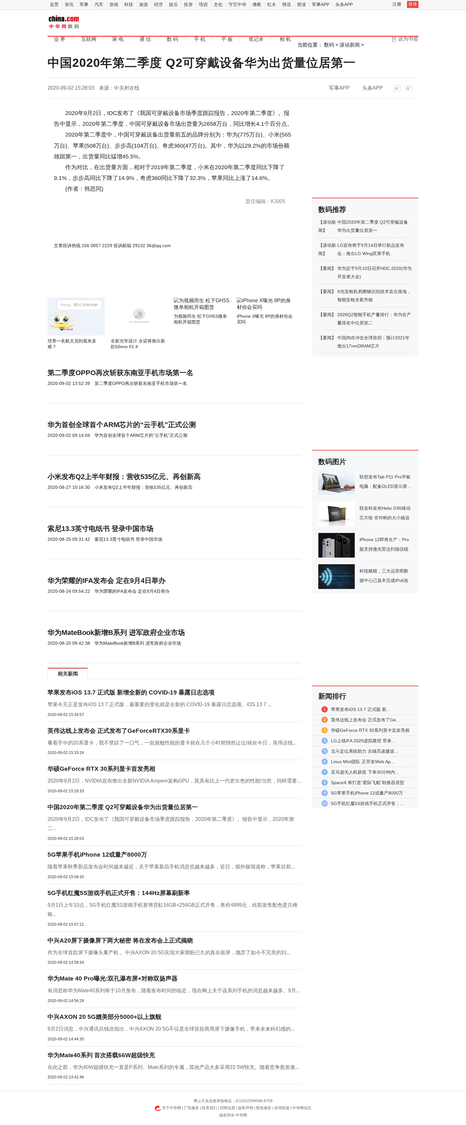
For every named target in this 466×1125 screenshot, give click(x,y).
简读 (301, 4)
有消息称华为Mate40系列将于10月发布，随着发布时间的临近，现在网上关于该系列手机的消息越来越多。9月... (174, 990)
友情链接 (281, 1108)
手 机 (199, 39)
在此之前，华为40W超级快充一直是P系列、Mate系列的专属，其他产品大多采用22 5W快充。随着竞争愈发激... (173, 1067)
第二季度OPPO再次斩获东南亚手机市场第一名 (120, 373)
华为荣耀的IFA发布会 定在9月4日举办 (106, 581)
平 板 (227, 39)
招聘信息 (227, 1108)
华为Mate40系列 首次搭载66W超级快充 (101, 1055)
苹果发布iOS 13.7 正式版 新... (360, 709)
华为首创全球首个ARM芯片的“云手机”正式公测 (122, 425)
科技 (128, 4)
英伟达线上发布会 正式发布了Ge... (365, 719)
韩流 (286, 4)
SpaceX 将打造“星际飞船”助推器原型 (367, 782)
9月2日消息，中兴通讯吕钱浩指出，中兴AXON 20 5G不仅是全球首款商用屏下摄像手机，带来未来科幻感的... (171, 1029)
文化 (218, 4)
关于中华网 (171, 1108)
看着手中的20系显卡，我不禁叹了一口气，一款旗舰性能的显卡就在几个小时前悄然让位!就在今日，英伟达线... (172, 742)
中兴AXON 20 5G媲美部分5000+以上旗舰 (104, 1016)
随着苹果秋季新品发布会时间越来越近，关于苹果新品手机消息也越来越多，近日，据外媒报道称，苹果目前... (171, 866)
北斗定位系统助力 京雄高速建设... (364, 751)
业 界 (59, 39)
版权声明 (245, 1108)
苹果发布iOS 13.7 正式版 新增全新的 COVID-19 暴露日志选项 (131, 692)
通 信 (145, 39)
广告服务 (191, 1108)
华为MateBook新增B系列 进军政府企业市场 (116, 632)
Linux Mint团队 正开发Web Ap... (362, 761)
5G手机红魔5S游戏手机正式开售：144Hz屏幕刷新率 (119, 893)
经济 (158, 4)
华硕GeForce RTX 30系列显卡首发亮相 (101, 768)
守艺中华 (237, 4)
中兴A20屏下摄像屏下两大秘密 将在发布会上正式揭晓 (120, 940)
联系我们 (209, 1108)
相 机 (285, 39)
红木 (271, 4)
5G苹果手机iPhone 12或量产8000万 (97, 854)
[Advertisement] (155, 280)
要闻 (327, 268)
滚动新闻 (350, 45)
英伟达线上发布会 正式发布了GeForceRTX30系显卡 (119, 730)
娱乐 (173, 4)
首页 (54, 4)
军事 (84, 4)
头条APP (344, 4)
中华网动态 (301, 1108)
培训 (203, 4)
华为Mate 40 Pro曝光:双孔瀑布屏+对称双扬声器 (113, 978)
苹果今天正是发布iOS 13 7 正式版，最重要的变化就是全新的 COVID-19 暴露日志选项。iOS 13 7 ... (159, 704)
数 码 (172, 39)
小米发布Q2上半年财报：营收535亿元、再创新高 (124, 477)
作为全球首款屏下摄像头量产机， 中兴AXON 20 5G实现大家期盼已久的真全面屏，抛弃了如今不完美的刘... (169, 952)
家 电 (118, 39)
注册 (396, 4)
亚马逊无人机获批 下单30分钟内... (365, 772)
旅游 (143, 4)
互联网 (88, 39)
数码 (329, 45)
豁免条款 (263, 1108)
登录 (412, 4)
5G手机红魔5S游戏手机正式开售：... (367, 803)
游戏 (113, 4)
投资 (188, 4)
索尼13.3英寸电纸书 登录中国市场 (100, 529)
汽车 (98, 4)
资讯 (69, 4)
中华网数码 (64, 22)
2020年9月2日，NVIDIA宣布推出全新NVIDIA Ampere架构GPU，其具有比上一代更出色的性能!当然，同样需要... (174, 780)
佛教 (256, 4)
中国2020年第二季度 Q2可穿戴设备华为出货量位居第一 (123, 807)
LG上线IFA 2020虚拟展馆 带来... (363, 740)
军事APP (320, 4)
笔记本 (256, 39)
